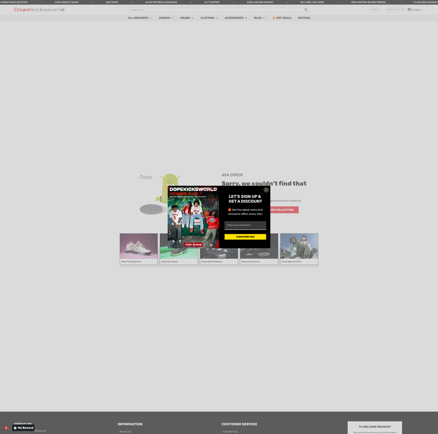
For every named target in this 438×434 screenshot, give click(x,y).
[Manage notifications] (6, 428)
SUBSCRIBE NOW (245, 236)
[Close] (266, 190)
